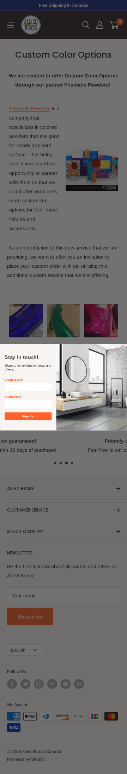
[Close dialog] (123, 347)
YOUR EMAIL (14, 397)
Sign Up (28, 416)
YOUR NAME (14, 380)
